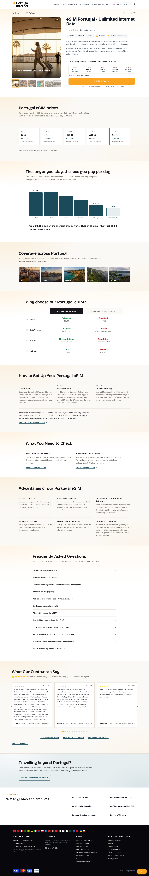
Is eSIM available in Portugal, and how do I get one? (54, 634)
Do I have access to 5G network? (46, 577)
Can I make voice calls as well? (45, 606)
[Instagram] (53, 848)
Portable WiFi (72, 4)
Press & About (113, 846)
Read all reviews (20, 743)
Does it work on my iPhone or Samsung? (49, 648)
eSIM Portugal (59, 4)
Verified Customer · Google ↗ (125, 723)
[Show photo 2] (24, 83)
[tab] (63, 731)
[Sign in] (134, 4)
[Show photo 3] (32, 83)
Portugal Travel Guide (84, 840)
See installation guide (85, 467)
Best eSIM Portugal (83, 843)
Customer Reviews (114, 840)
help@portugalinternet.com (23, 840)
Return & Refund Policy (116, 855)
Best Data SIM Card (83, 849)
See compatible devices (36, 467)
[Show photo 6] (57, 83)
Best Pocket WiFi (82, 846)
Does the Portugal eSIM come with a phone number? (54, 641)
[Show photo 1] (15, 83)
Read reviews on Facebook (73, 737)
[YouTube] (56, 848)
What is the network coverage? (45, 570)
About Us (111, 843)
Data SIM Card (84, 4)
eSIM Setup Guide (82, 855)
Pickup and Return (114, 849)
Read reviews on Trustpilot (98, 737)
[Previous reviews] (11, 707)
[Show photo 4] (40, 83)
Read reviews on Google (49, 737)
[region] (36, 47)
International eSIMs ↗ (84, 862)
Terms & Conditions (115, 852)
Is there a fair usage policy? (44, 592)
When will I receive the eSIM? (45, 613)
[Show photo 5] (49, 83)
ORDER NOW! (100, 81)
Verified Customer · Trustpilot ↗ (38, 723)
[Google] (49, 848)
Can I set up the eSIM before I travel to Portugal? (52, 627)
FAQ (107, 4)
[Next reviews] (138, 707)
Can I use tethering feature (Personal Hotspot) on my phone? (57, 585)
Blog (78, 859)
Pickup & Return (98, 4)
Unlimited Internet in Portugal (86, 852)
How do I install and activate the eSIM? (48, 620)
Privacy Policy (113, 859)
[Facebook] (46, 848)
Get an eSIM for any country (33, 778)
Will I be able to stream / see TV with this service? (53, 599)
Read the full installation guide (32, 422)
